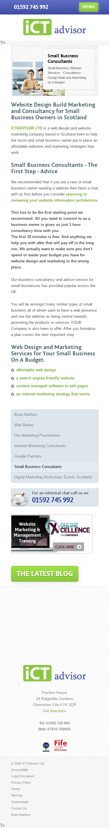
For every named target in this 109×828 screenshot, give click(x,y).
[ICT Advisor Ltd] (54, 33)
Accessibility (19, 770)
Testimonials (19, 802)
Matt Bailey (23, 425)
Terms (15, 789)
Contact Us (19, 808)
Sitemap (16, 795)
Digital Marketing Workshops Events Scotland (53, 477)
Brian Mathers (26, 414)
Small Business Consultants (38, 467)
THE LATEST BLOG (45, 574)
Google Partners (28, 456)
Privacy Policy (21, 782)
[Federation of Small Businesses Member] (46, 746)
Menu (88, 6)
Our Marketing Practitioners (37, 435)
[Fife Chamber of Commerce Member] (60, 745)
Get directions (54, 711)
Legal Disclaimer (22, 776)
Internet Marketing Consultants (40, 446)
